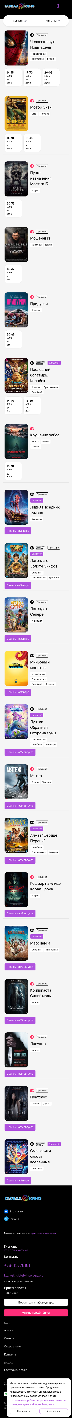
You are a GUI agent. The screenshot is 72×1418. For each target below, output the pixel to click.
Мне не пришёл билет (36, 1313)
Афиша (8, 1330)
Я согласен (53, 1411)
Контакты (10, 1354)
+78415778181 (17, 1265)
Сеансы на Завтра (18, 531)
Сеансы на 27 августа (20, 752)
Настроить (23, 1411)
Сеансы (9, 1338)
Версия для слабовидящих (36, 1302)
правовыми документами (43, 1233)
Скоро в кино (12, 1346)
